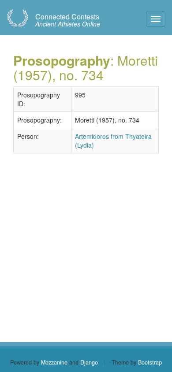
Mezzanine (54, 362)
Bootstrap (150, 362)
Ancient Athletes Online (67, 20)
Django (89, 362)
